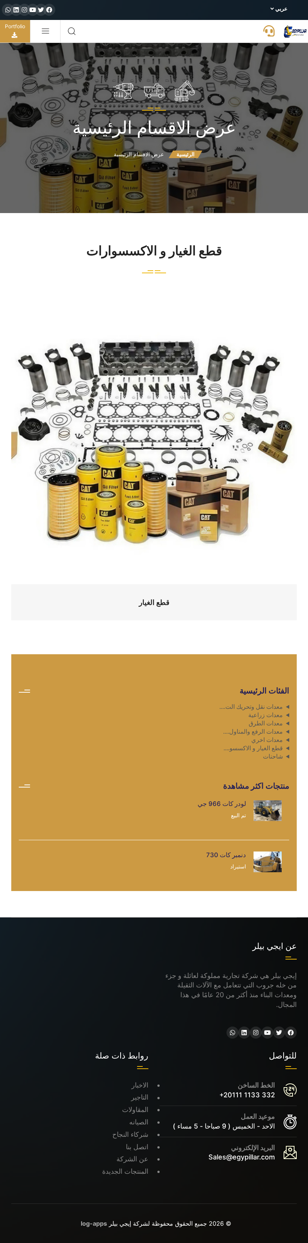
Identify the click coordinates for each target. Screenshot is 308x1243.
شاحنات (273, 756)
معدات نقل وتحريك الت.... (251, 706)
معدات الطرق (266, 723)
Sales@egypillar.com (241, 1157)
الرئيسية (186, 154)
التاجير (139, 1097)
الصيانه (138, 1122)
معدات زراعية (265, 715)
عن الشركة (132, 1159)
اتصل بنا (137, 1147)
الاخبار (139, 1085)
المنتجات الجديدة (125, 1171)
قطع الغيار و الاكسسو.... (253, 748)
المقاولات (135, 1110)
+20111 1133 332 (247, 1095)
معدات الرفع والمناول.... (253, 731)
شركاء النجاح (130, 1134)
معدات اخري (267, 739)
